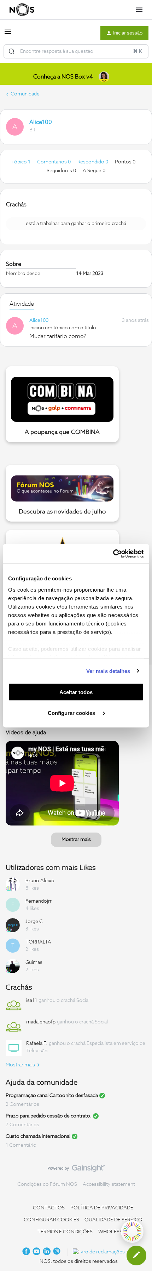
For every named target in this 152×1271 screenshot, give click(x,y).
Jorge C (34, 921)
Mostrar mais (76, 839)
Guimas (33, 962)
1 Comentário (21, 1145)
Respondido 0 (93, 162)
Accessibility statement (109, 1184)
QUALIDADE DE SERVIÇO (113, 1219)
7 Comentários (22, 1124)
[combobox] (76, 51)
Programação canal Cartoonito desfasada (52, 1095)
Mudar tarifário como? (57, 336)
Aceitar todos (76, 692)
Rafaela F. (36, 1043)
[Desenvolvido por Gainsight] (76, 1170)
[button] (8, 34)
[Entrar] (12, 51)
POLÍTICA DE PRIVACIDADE (101, 1207)
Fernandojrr (38, 901)
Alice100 (40, 122)
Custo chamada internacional (38, 1136)
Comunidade (25, 94)
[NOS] (22, 10)
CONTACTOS (49, 1207)
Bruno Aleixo (39, 880)
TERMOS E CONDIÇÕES (65, 1231)
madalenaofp (40, 1022)
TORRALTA (38, 942)
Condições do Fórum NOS (47, 1184)
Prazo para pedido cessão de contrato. (49, 1116)
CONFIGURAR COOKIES (51, 1219)
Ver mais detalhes (108, 671)
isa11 (31, 1000)
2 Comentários (22, 1104)
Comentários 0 (54, 162)
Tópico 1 (21, 162)
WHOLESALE (113, 1231)
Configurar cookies (72, 713)
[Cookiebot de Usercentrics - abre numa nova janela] (113, 553)
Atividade (22, 304)
